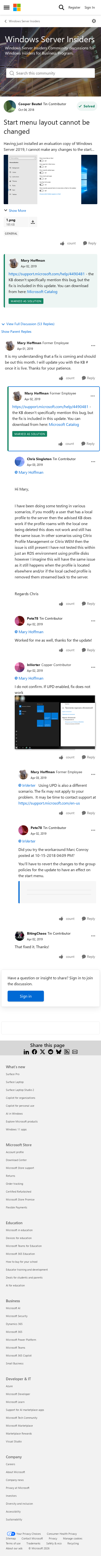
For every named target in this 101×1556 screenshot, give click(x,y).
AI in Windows (14, 1113)
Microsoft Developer (18, 1394)
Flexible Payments (16, 1207)
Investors (11, 1495)
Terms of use (13, 1543)
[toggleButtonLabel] (93, 21)
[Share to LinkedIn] (26, 1051)
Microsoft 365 (14, 1332)
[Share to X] (42, 1051)
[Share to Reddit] (50, 1051)
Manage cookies (72, 1538)
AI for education (15, 1285)
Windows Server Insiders (24, 21)
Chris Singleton (39, 458)
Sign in (26, 996)
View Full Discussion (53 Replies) (30, 323)
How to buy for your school (22, 1261)
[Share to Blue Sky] (58, 1051)
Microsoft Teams (15, 1347)
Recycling (73, 1543)
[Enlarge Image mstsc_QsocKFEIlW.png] (55, 722)
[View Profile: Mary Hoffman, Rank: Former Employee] (10, 346)
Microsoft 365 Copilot (19, 1355)
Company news (15, 1480)
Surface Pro (12, 1074)
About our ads (14, 1548)
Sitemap (11, 1538)
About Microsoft (15, 1472)
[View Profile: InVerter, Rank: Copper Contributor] (20, 667)
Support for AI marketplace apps (25, 1410)
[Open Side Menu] (6, 7)
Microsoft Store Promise (20, 1199)
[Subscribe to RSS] (66, 1051)
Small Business (15, 1363)
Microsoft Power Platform (21, 1339)
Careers (10, 1464)
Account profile (15, 1152)
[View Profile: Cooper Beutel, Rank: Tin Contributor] (10, 106)
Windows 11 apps (16, 1129)
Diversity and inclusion (19, 1503)
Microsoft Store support (20, 1168)
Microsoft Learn (15, 1402)
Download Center (16, 1160)
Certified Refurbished (18, 1191)
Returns (10, 1176)
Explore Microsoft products (22, 1121)
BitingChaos (36, 933)
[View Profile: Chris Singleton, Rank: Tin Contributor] (20, 462)
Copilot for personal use (20, 1105)
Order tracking (14, 1183)
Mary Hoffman (33, 260)
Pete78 (32, 618)
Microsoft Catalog (42, 291)
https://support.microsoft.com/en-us (49, 803)
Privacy (53, 1538)
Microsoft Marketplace (19, 1425)
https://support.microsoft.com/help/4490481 (47, 273)
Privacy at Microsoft (17, 1488)
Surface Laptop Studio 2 (20, 1090)
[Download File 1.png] (32, 222)
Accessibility (13, 1511)
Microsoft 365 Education (20, 1254)
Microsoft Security (16, 1316)
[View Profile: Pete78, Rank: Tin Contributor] (20, 621)
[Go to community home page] (17, 7)
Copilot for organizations (20, 1098)
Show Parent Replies (16, 331)
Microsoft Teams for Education (24, 1246)
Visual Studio (14, 1441)
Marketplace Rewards (19, 1433)
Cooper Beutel (30, 103)
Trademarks (33, 1543)
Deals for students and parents (24, 1277)
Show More (17, 210)
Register (74, 7)
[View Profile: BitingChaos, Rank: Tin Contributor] (20, 936)
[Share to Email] (74, 1051)
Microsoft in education (19, 1230)
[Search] (61, 7)
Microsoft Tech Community (21, 1417)
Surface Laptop (15, 1082)
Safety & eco (54, 1543)
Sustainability (14, 1519)
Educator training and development (27, 1269)
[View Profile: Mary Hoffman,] (13, 263)
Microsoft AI (13, 1308)
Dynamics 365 (14, 1324)
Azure (9, 1386)
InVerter (33, 664)
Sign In (90, 7)
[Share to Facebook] (34, 1051)
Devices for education (19, 1238)
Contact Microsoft (32, 1538)
